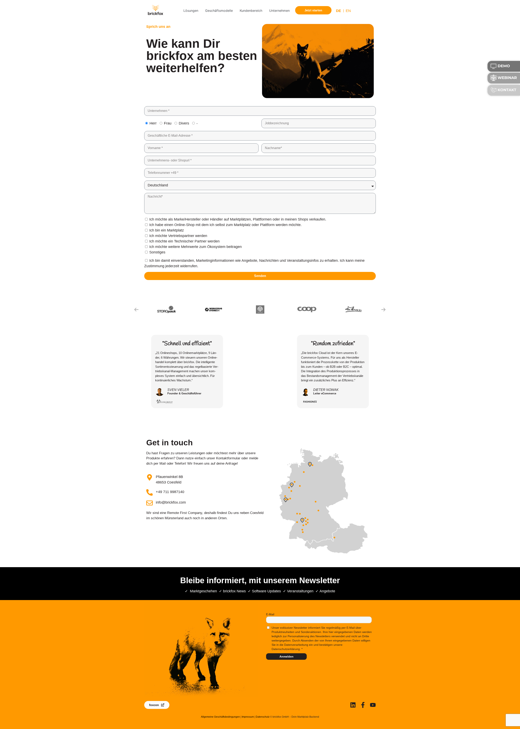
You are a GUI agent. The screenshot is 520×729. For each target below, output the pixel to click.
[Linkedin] (353, 705)
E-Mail (270, 614)
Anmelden (287, 656)
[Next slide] (383, 309)
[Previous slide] (136, 309)
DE (338, 11)
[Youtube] (373, 705)
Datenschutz (263, 716)
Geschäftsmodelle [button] (219, 11)
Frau (167, 123)
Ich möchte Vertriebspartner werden (178, 236)
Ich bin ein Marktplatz (166, 230)
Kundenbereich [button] (251, 11)
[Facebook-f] (363, 705)
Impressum (248, 716)
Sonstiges (157, 252)
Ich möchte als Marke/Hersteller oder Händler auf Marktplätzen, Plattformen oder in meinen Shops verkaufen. (237, 219)
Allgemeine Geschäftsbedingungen (220, 716)
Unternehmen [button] (279, 11)
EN (348, 11)
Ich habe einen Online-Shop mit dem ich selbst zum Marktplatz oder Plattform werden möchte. (225, 225)
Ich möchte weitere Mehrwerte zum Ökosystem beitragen (195, 247)
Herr (153, 123)
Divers (184, 123)
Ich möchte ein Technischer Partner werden (184, 241)
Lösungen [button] (190, 11)
